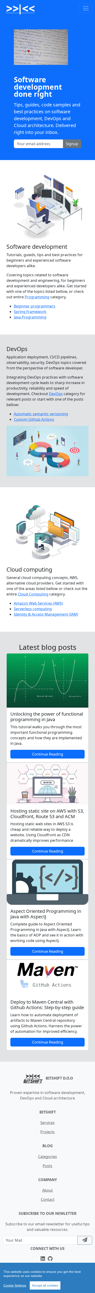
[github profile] (51, 1259)
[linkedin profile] (44, 1259)
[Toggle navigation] (85, 8)
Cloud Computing (33, 594)
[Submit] (84, 1240)
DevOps (56, 393)
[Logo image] (20, 8)
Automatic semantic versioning (41, 413)
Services (47, 1122)
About (47, 1190)
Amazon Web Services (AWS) (38, 603)
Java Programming (30, 317)
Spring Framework (30, 311)
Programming (37, 296)
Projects (47, 1131)
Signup (72, 143)
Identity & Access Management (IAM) (46, 614)
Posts (47, 1165)
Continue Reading (47, 754)
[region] (47, 1278)
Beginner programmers (34, 306)
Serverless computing (33, 608)
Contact (47, 1199)
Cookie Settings (14, 1285)
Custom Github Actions (34, 419)
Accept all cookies (45, 1285)
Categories (47, 1156)
